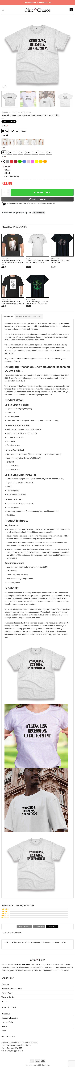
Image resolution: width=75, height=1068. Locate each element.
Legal (3, 1030)
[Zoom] (4, 87)
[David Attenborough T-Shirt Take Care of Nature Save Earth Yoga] (37, 286)
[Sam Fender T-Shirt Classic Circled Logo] (62, 245)
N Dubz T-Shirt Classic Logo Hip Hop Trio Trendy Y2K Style (37, 261)
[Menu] (2, 9)
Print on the (6, 166)
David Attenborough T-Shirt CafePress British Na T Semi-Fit (12, 303)
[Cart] (71, 10)
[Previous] (5, 53)
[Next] (69, 53)
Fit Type (4, 126)
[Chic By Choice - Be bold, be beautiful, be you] (37, 10)
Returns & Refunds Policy (11, 989)
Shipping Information (9, 1018)
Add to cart (42, 192)
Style (4, 135)
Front (8, 170)
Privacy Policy (6, 993)
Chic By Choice (23, 965)
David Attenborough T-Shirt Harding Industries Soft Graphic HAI (12, 262)
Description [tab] (8, 316)
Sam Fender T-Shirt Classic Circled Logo (60, 261)
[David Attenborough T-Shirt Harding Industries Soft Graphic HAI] (13, 245)
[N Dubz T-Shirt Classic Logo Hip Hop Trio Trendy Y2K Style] (37, 245)
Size (3, 147)
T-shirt (14, 112)
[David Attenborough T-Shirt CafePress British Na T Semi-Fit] (13, 286)
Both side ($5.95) (12, 176)
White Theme (26, 112)
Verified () (40, 926)
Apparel (4, 112)
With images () (25, 926)
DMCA (4, 1026)
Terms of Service (8, 997)
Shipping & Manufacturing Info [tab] (28, 316)
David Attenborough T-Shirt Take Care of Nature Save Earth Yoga (37, 303)
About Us (5, 985)
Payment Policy (7, 1022)
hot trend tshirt (38, 212)
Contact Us (5, 1014)
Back (8, 173)
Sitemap (4, 1001)
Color (3, 157)
